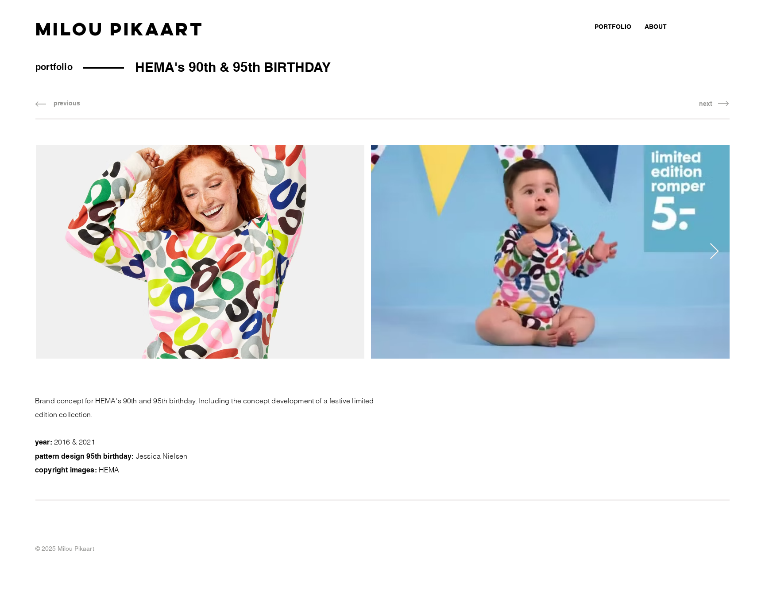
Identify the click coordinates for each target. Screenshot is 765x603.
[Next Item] (714, 251)
